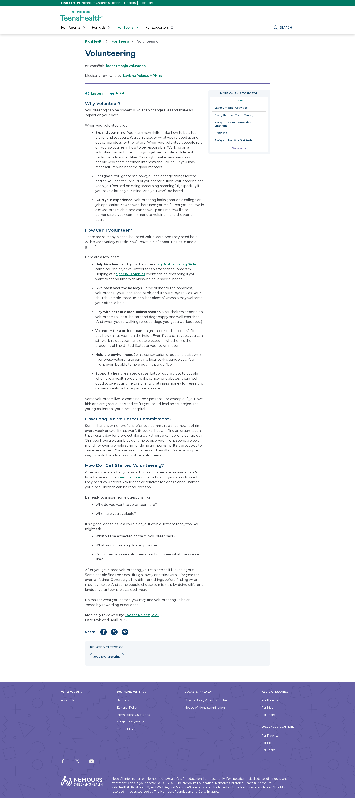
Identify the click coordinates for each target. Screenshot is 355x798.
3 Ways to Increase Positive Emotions (232, 124)
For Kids (267, 707)
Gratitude (220, 133)
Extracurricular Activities (231, 107)
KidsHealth (94, 41)
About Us (67, 700)
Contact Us (125, 729)
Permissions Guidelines (133, 715)
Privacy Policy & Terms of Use (205, 700)
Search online (129, 477)
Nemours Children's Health (101, 3)
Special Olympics (130, 274)
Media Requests (128, 722)
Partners (123, 700)
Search (285, 27)
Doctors (130, 3)
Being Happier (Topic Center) (234, 115)
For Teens (120, 41)
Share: (90, 632)
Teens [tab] (239, 100)
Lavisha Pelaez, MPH (142, 76)
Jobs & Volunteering (107, 656)
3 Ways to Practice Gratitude (233, 140)
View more (239, 148)
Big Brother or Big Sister (177, 264)
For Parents (270, 700)
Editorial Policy (127, 707)
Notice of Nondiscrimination (204, 707)
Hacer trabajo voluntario (125, 66)
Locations (146, 3)
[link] (159, 27)
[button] (94, 93)
